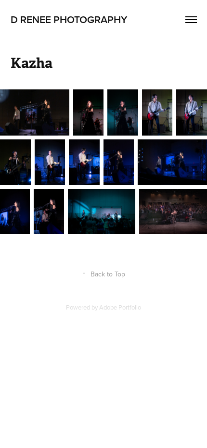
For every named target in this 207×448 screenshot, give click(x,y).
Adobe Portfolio (120, 307)
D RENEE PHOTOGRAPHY (69, 19)
